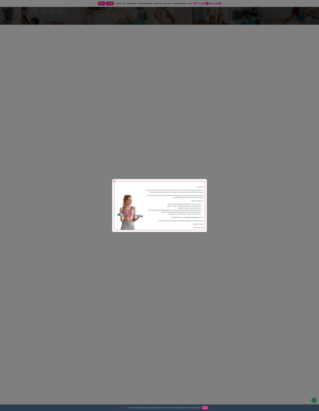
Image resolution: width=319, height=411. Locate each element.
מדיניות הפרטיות (123, 407)
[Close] (114, 181)
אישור (205, 407)
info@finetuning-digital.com (192, 217)
